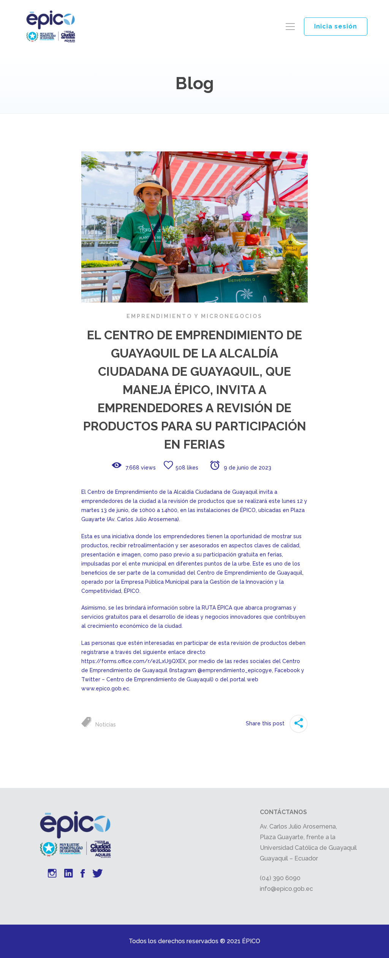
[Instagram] (52, 874)
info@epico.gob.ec (286, 888)
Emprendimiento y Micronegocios (194, 316)
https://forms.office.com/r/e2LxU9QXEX (133, 661)
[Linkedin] (68, 874)
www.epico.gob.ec (105, 688)
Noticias (105, 725)
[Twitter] (97, 874)
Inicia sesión (335, 26)
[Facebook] (82, 874)
